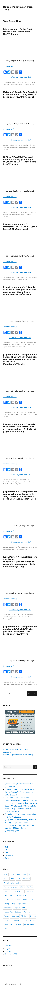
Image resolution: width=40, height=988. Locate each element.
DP (6, 850)
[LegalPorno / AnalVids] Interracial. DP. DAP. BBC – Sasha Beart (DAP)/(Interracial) (20, 226)
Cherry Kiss (21, 895)
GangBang (9, 855)
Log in (7, 949)
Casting (12, 895)
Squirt (5, 347)
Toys (28, 414)
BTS (5, 895)
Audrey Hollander (10, 887)
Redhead (15, 617)
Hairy (13, 904)
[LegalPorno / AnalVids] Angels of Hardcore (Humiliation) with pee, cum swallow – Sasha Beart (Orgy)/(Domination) (19, 428)
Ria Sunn (24, 916)
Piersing (13, 344)
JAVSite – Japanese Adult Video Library (18, 755)
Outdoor (18, 912)
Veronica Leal (29, 924)
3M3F (31, 875)
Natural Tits (8, 912)
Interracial (6, 84)
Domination (7, 482)
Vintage (7, 928)
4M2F (12, 879)
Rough (9, 214)
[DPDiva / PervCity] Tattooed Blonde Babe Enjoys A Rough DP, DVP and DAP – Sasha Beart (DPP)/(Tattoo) (19, 160)
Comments (11, 954)
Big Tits (27, 82)
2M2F (12, 875)
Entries (9, 951)
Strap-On (24, 920)
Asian (18, 883)
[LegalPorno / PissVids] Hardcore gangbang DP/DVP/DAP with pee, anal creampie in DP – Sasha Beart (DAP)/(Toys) (20, 630)
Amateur (26, 879)
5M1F (22, 412)
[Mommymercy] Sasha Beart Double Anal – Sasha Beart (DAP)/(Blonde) (17, 31)
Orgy (7, 858)
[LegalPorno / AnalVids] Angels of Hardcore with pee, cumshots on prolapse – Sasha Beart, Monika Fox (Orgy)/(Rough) (19, 291)
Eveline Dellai (28, 899)
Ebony (17, 899)
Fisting (33, 342)
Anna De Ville (9, 883)
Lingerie (12, 147)
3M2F (25, 875)
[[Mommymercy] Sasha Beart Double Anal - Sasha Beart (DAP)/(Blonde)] (20, 47)
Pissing (19, 344)
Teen (6, 924)
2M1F (23, 82)
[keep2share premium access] (20, 722)
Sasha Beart (14, 84)
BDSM (22, 479)
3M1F (18, 875)
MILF (24, 908)
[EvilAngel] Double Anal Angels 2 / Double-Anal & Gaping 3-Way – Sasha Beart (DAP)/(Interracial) (20, 94)
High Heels (31, 145)
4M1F (6, 879)
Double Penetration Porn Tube (12, 984)
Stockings (19, 414)
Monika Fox (6, 344)
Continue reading (10, 66)
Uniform (19, 924)
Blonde (32, 82)
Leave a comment (29, 84)
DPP (6, 853)
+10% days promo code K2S (20, 77)
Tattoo (20, 84)
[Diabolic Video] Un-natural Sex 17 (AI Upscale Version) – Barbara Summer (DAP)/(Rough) (19, 792)
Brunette (29, 891)
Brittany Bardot (18, 891)
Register (8, 946)
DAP (18, 82)
